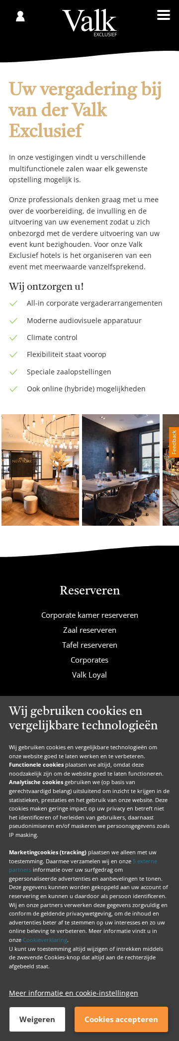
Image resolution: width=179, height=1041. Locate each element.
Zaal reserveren (89, 630)
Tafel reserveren (89, 645)
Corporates (89, 660)
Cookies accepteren (121, 1019)
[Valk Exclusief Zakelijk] (89, 22)
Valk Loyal (89, 675)
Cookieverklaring (45, 939)
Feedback (174, 442)
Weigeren (37, 1019)
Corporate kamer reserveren (89, 615)
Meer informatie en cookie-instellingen (73, 993)
